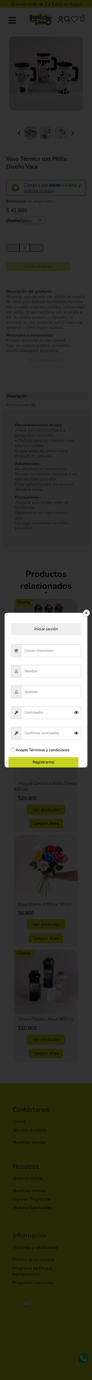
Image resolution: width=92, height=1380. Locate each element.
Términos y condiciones (49, 750)
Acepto (43, 750)
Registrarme (43, 762)
